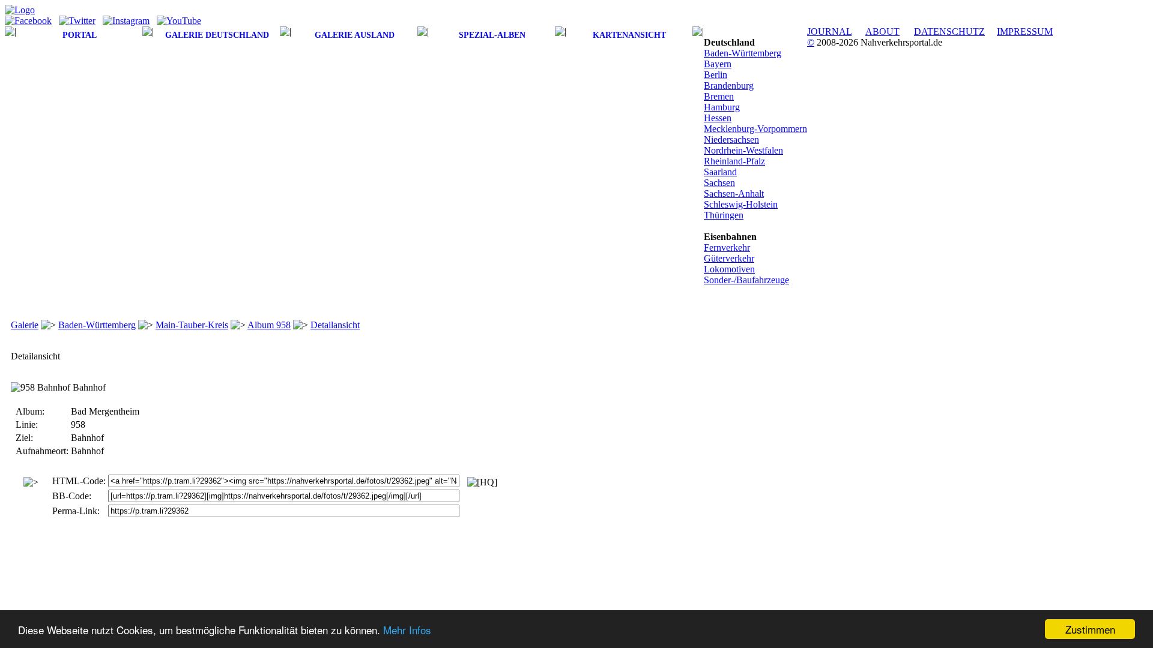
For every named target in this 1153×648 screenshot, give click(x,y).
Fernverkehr (727, 247)
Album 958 (269, 325)
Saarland (720, 172)
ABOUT (882, 31)
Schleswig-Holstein (741, 204)
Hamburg (722, 107)
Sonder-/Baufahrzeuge (746, 280)
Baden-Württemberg (742, 53)
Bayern (717, 64)
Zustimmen (1090, 629)
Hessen (717, 118)
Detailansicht (335, 325)
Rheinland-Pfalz (734, 161)
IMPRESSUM (1025, 31)
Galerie (24, 325)
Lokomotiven (729, 269)
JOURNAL (829, 31)
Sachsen (719, 183)
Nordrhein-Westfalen (743, 150)
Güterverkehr (729, 258)
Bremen (719, 96)
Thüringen (723, 215)
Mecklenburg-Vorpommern (755, 129)
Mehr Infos (407, 629)
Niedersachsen (731, 139)
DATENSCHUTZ (949, 31)
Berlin (715, 75)
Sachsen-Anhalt (734, 193)
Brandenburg (729, 85)
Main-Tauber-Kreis (192, 325)
